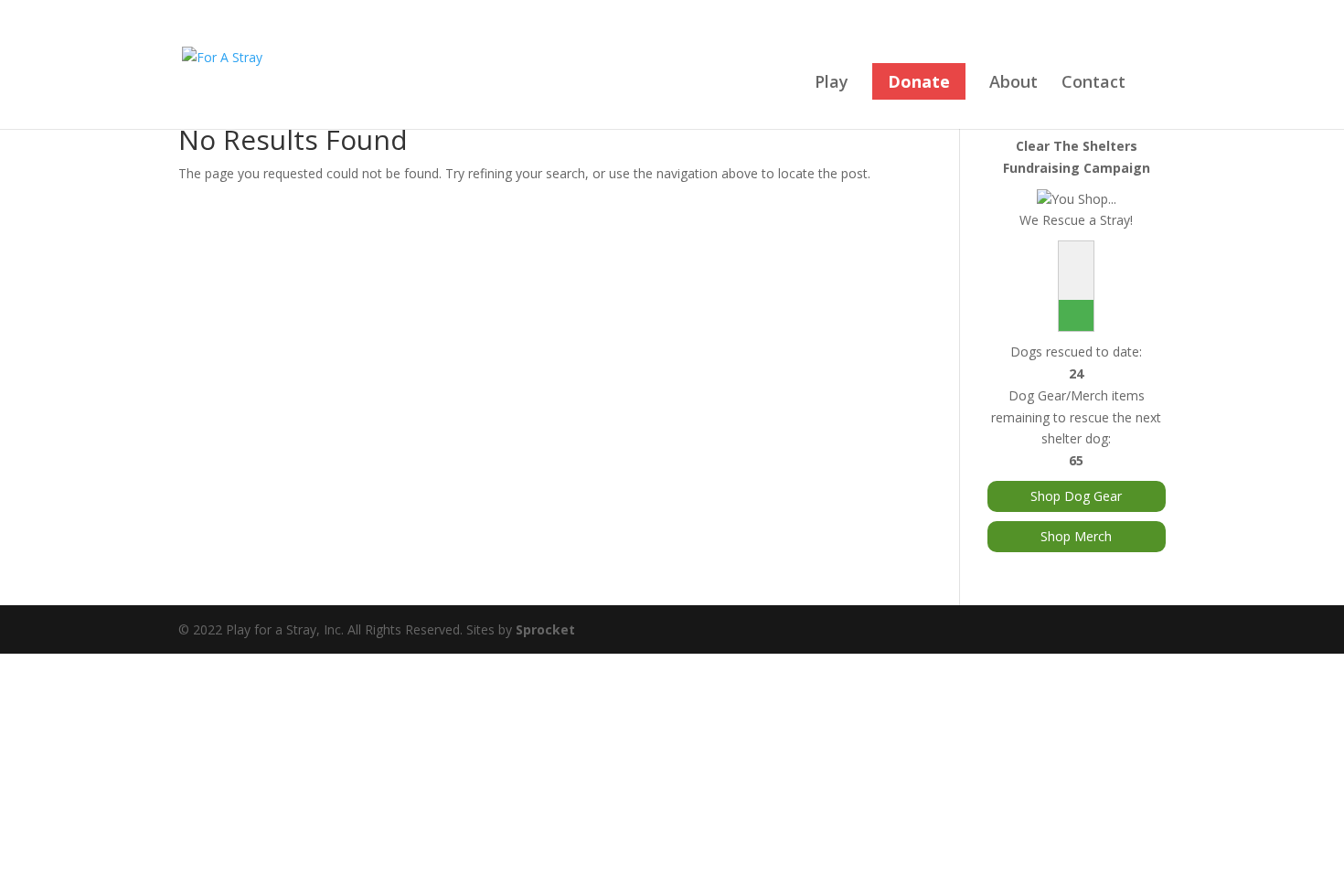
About (1013, 83)
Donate (919, 81)
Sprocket (545, 629)
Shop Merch (1076, 536)
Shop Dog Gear (1076, 496)
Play (831, 83)
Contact (1093, 83)
